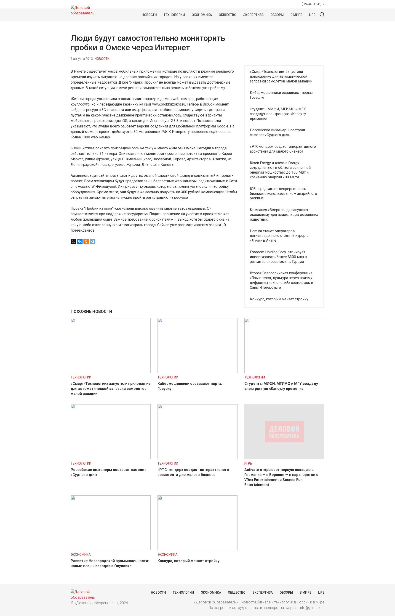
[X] (73, 241)
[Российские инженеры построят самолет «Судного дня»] (111, 458)
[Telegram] (92, 241)
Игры (248, 463)
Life (312, 15)
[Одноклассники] (86, 241)
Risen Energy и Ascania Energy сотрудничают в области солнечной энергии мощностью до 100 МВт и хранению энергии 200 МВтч (280, 170)
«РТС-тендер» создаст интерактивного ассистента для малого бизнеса (283, 148)
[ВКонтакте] (80, 241)
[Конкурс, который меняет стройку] (197, 549)
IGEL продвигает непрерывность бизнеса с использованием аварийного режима (283, 194)
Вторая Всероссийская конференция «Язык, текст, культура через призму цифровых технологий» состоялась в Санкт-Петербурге (281, 280)
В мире (296, 15)
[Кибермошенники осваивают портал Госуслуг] (197, 372)
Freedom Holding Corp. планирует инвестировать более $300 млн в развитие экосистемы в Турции (278, 257)
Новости (149, 15)
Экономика (202, 15)
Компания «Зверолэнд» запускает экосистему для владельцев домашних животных (284, 215)
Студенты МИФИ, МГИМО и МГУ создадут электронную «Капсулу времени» (278, 114)
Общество (227, 15)
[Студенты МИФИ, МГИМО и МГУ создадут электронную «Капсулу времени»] (284, 372)
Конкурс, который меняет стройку (279, 299)
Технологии (174, 15)
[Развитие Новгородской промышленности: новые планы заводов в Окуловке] (111, 549)
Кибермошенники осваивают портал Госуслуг (281, 95)
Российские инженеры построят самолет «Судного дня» (277, 132)
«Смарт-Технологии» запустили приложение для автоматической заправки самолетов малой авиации (281, 76)
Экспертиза (253, 15)
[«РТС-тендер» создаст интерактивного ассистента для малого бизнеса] (197, 458)
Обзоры (277, 15)
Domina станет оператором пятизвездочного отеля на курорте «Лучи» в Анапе (279, 236)
